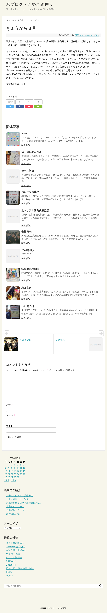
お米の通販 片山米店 (17, 499)
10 (18, 468)
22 (12, 474)
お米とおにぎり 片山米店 (19, 495)
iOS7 (24, 133)
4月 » (13, 480)
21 (9, 474)
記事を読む (26, 145)
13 (5, 471)
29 (12, 477)
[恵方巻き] (13, 293)
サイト (9, 426)
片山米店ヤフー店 (15, 510)
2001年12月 (28, 250)
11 (21, 468)
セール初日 (27, 170)
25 (21, 474)
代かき (9, 576)
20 (5, 474)
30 (15, 477)
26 (24, 474)
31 (18, 477)
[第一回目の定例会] (13, 158)
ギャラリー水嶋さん (16, 550)
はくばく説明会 (14, 557)
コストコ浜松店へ (15, 543)
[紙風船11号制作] (13, 275)
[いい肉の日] (13, 312)
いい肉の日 (27, 306)
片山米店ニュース (15, 506)
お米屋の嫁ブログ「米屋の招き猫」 (24, 503)
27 (5, 477)
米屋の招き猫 (13, 514)
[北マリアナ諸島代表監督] (13, 216)
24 (18, 474)
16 (15, 471)
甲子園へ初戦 (13, 554)
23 (15, 474)
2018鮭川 (11, 565)
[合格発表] (13, 237)
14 (9, 471)
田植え (9, 572)
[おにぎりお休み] (13, 198)
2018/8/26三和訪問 (15, 546)
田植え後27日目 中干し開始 (20, 568)
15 (12, 471)
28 (9, 477)
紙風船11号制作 (30, 269)
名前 (9, 405)
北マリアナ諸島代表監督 (35, 210)
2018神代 (11, 561)
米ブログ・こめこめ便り (29, 4)
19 (24, 471)
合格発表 (26, 231)
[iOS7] (13, 139)
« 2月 (6, 480)
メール (11, 415)
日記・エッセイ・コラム (87, 35)
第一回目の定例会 (31, 152)
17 (18, 471)
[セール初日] (13, 177)
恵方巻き (26, 287)
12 (24, 468)
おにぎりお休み (30, 191)
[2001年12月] (13, 256)
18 (21, 471)
